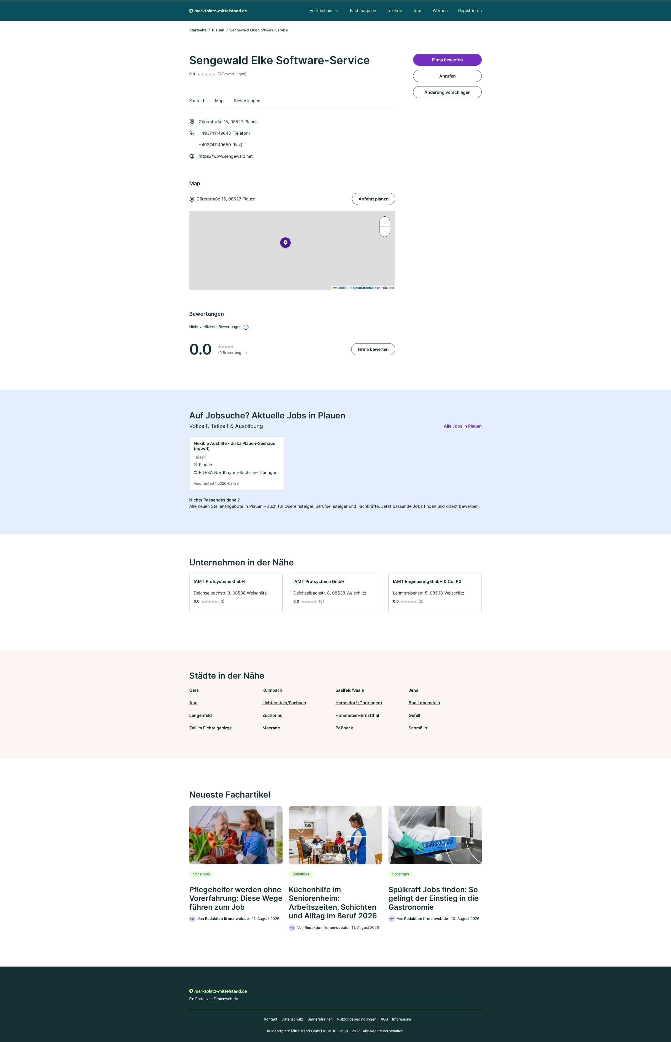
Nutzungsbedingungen (356, 1019)
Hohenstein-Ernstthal (357, 715)
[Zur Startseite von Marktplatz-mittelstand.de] (218, 10)
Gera (194, 690)
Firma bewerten (373, 349)
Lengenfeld (200, 715)
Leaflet (342, 287)
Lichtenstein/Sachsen (284, 702)
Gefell (414, 715)
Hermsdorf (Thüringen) (359, 702)
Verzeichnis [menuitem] (321, 10)
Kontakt (270, 1019)
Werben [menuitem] (440, 10)
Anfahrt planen (374, 198)
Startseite (198, 30)
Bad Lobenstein (424, 702)
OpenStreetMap (364, 287)
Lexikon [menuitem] (394, 10)
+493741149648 (215, 133)
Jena (413, 690)
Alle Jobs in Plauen (463, 426)
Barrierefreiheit (320, 1019)
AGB (384, 1019)
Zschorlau (272, 715)
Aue (193, 702)
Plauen (218, 30)
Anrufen (447, 76)
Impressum (401, 1019)
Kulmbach (272, 690)
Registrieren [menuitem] (470, 10)
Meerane (271, 727)
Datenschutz (292, 1019)
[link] (236, 463)
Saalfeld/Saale (350, 690)
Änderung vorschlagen (447, 92)
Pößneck (344, 727)
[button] (285, 243)
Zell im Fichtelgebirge (210, 727)
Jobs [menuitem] (417, 10)
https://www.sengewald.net (226, 156)
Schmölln (418, 727)
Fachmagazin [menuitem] (363, 10)
